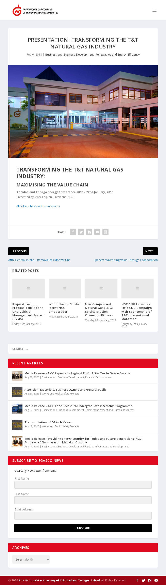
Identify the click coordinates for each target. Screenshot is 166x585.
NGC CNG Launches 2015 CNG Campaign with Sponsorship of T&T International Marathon (136, 311)
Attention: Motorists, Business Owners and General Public (65, 389)
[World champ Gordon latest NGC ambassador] (65, 289)
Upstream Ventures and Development (107, 446)
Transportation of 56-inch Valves (48, 422)
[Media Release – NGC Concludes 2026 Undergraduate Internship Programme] (17, 409)
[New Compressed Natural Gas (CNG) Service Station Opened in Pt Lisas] (101, 289)
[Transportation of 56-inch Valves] (17, 425)
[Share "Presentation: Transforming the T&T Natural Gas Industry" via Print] (105, 232)
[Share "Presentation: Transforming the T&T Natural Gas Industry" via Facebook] (73, 232)
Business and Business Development (69, 54)
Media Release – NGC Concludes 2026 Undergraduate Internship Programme (78, 406)
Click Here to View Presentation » (38, 206)
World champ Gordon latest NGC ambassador (65, 307)
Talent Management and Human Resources (109, 410)
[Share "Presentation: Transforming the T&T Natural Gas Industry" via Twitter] (81, 232)
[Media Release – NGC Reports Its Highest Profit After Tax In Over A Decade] (17, 376)
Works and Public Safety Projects (60, 393)
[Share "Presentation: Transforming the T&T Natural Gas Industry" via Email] (97, 232)
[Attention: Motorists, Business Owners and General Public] (17, 392)
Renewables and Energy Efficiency (117, 54)
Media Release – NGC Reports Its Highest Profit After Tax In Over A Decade (77, 373)
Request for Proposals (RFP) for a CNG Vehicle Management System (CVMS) (28, 311)
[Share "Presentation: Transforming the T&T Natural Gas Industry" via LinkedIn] (89, 232)
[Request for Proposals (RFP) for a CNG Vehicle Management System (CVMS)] (28, 289)
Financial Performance (98, 377)
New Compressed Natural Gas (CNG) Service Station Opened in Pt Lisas (99, 309)
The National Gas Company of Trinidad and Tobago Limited (59, 580)
